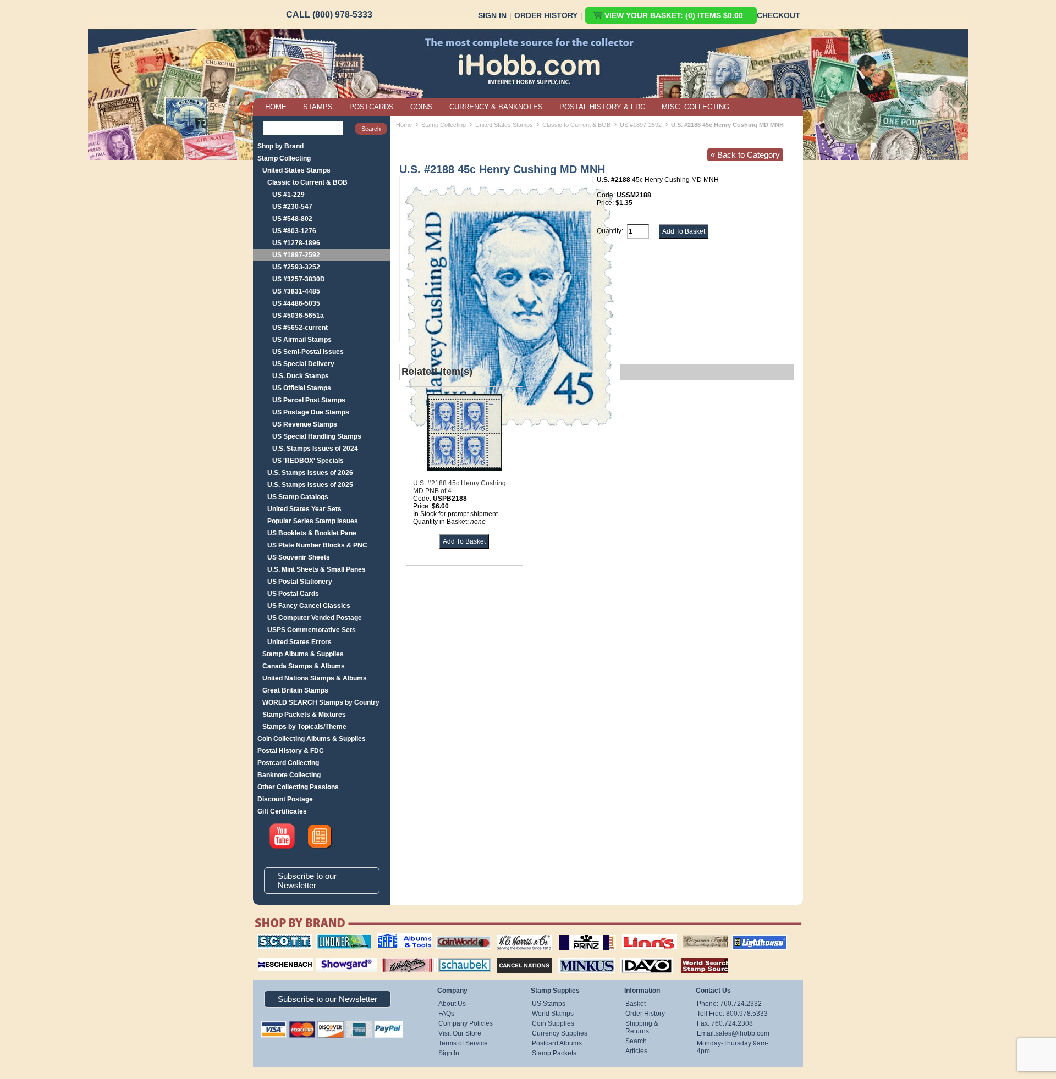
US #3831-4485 (296, 291)
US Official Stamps (301, 388)
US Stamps (548, 1004)
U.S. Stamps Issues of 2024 (315, 448)
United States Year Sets (304, 509)
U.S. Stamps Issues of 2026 (310, 473)
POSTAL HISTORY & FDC (602, 107)
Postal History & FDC (290, 751)
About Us (452, 1004)
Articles (636, 1051)
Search (636, 1041)
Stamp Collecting (284, 158)
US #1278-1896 (296, 243)
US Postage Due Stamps (310, 412)
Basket (635, 1004)
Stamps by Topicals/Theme (304, 727)
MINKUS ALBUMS (577, 956)
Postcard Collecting (288, 763)
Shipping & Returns (641, 1027)
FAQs (446, 1013)
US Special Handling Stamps (316, 436)
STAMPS (318, 107)
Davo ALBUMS (631, 956)
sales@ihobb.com (742, 1033)
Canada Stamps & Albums (303, 666)
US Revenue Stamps (304, 424)
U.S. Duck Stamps (300, 376)
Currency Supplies (559, 1033)
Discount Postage (285, 799)
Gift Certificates (282, 811)
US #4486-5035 (296, 303)
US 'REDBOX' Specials (308, 460)
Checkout (778, 15)
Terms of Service (463, 1043)
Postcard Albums (557, 1043)
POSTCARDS (371, 107)
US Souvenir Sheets (298, 557)
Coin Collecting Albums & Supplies (311, 739)
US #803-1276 (294, 231)
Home (404, 124)
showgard (327, 956)
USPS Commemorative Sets (311, 630)
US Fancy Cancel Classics (308, 606)
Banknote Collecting (289, 775)
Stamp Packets (554, 1053)
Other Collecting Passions (298, 787)
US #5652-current (300, 327)
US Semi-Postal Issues (308, 352)
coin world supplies (460, 934)
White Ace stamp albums (396, 960)
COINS (421, 107)
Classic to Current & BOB (307, 182)
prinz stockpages (575, 934)
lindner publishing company (339, 938)
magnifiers (268, 956)
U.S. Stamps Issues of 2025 (310, 485)
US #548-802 (292, 219)
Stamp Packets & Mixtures (304, 714)
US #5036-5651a (298, 315)
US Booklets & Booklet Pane (311, 533)
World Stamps (553, 1013)
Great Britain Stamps (295, 690)
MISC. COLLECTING (695, 107)
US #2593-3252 (296, 267)
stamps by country (696, 956)
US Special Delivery (303, 364)
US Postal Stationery (299, 581)
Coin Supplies (553, 1023)
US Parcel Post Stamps (308, 400)
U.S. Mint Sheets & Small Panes (316, 569)
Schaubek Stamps (458, 956)
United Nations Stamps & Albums (314, 678)
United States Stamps (296, 170)
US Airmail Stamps (302, 340)
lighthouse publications (746, 938)
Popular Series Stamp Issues (312, 521)
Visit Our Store (459, 1033)
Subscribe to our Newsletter (307, 880)
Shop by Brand (280, 146)
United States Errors (299, 642)
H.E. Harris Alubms (519, 934)
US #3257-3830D (298, 279)
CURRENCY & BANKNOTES (496, 107)
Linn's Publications (637, 934)
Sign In (492, 15)
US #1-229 (288, 194)
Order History (546, 15)
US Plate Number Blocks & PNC (317, 545)
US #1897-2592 (296, 255)
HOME (276, 107)
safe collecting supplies (393, 938)
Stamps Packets (514, 956)
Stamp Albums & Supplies (303, 654)
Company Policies (465, 1023)
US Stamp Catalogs (297, 497)
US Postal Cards (293, 593)
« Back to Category (745, 154)
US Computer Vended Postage (314, 618)
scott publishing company (276, 938)
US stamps (685, 934)
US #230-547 (292, 207)
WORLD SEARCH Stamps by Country (321, 702)
